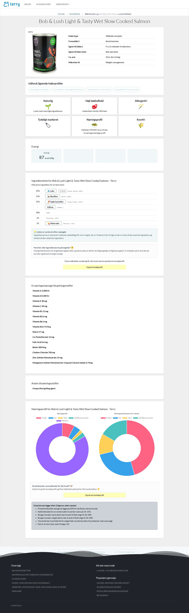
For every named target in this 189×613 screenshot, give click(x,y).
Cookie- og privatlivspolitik (112, 570)
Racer (27, 4)
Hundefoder (43, 4)
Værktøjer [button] (62, 4)
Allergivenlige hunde (109, 587)
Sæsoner (16, 591)
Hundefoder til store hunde (127, 89)
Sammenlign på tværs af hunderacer (32, 574)
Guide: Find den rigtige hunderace (31, 583)
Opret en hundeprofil (94, 495)
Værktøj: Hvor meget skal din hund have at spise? (39, 587)
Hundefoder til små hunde (98, 89)
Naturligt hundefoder (39, 89)
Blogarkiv (102, 595)
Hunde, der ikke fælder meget (113, 583)
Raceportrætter (21, 570)
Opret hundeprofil (94, 267)
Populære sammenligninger (112, 591)
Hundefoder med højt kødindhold (68, 89)
